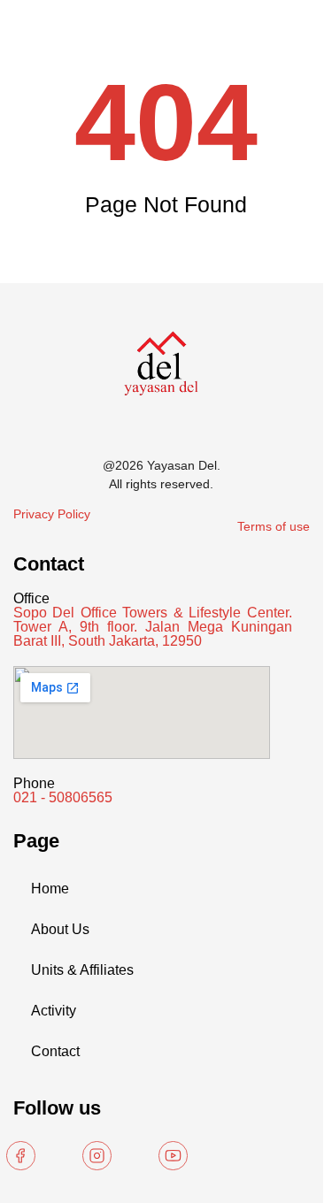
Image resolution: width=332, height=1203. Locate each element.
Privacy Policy (51, 514)
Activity (53, 1010)
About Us (60, 929)
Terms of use (273, 526)
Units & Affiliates (82, 969)
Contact (55, 1051)
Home (50, 888)
